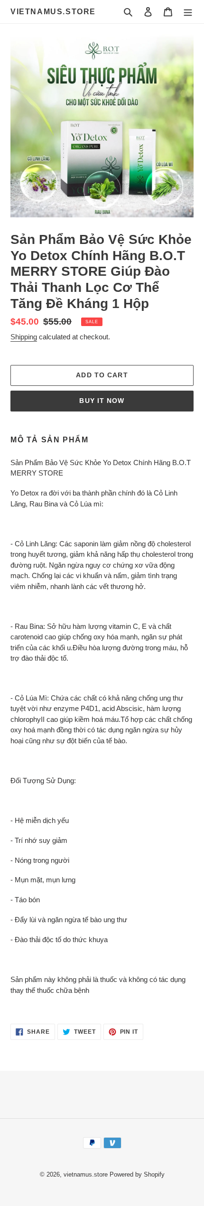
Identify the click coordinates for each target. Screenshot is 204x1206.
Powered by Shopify (137, 1174)
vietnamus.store (53, 12)
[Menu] (188, 11)
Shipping (23, 337)
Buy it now (101, 400)
